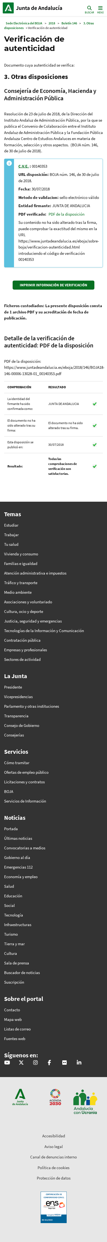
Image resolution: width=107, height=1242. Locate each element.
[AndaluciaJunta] (49, 1063)
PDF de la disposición (67, 214)
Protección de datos (54, 1178)
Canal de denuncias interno (53, 1157)
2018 (52, 23)
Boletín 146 (69, 23)
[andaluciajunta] (21, 1063)
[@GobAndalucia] (7, 1063)
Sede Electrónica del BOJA (24, 23)
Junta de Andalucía (8, 7)
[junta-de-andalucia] (79, 1063)
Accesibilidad (53, 1135)
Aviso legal (53, 1146)
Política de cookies (53, 1167)
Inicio (40, 7)
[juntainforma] (64, 1063)
